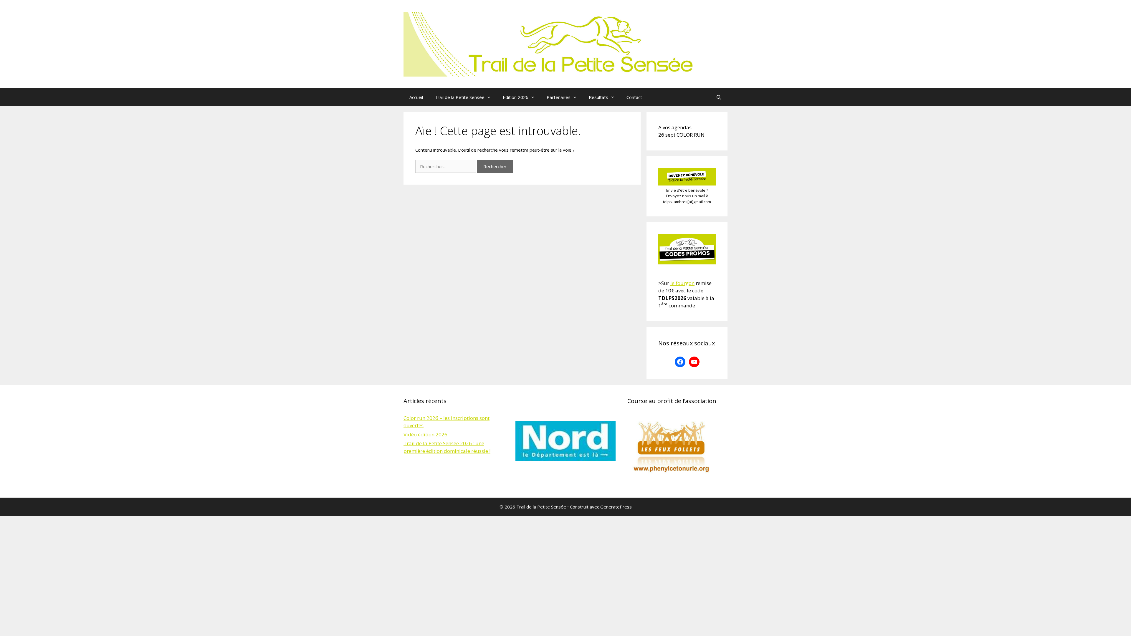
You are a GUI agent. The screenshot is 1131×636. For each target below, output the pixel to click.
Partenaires (559, 97)
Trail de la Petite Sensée (460, 97)
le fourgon (682, 283)
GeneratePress (616, 507)
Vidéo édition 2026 (425, 434)
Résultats (598, 97)
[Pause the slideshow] (597, 441)
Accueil (416, 97)
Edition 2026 (515, 97)
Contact (634, 97)
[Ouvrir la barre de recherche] (718, 97)
